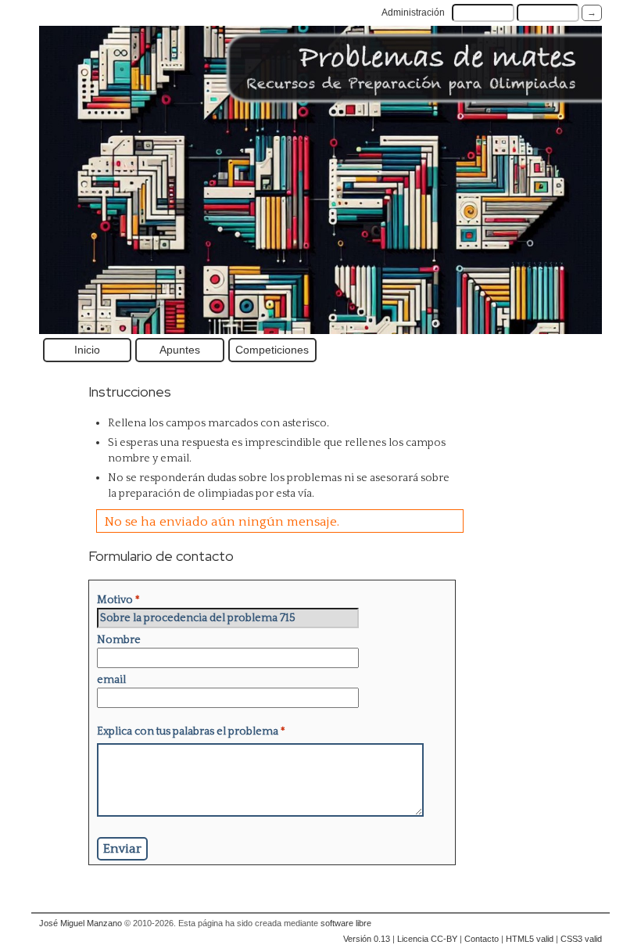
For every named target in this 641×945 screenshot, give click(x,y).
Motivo (118, 600)
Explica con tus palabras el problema (191, 731)
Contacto (481, 938)
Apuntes (179, 349)
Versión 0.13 (366, 938)
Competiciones (272, 349)
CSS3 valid (581, 938)
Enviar (122, 849)
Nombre (119, 640)
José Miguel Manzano (80, 923)
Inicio (87, 349)
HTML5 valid (529, 938)
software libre (345, 923)
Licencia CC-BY (427, 938)
